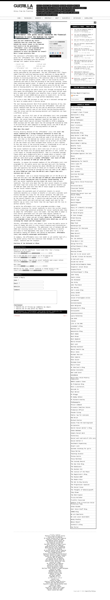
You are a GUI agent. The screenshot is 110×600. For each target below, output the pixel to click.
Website (17, 286)
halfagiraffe (75, 249)
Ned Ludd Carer (76, 372)
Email (17, 283)
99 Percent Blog (76, 107)
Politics (39, 10)
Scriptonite (75, 425)
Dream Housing (76, 218)
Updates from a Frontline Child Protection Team (82, 503)
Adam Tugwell (75, 117)
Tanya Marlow (75, 451)
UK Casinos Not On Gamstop (55, 558)
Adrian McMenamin (77, 120)
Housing (75, 8)
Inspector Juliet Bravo (79, 267)
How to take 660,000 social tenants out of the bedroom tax (33, 256)
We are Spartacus (77, 514)
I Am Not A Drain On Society (81, 256)
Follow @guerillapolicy (80, 93)
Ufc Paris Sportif (55, 575)
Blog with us (66, 18)
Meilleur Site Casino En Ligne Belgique (55, 568)
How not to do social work (80, 254)
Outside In (75, 389)
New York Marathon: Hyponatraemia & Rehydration (84, 44)
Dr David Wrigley (77, 213)
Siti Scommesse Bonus (55, 552)
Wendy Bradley (76, 519)
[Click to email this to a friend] (55, 53)
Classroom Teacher (77, 188)
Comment (17, 290)
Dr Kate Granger (76, 215)
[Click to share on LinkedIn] (58, 53)
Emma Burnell (75, 233)
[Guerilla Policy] (23, 8)
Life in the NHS (76, 323)
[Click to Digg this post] (63, 53)
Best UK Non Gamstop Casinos (47, 15)
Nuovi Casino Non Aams (55, 590)
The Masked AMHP (76, 477)
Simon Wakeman (76, 430)
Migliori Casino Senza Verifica (55, 581)
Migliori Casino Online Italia (55, 536)
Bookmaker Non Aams (55, 570)
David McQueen (76, 202)
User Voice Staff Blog (79, 509)
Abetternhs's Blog (77, 115)
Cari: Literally (76, 169)
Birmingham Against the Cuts (81, 153)
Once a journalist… (78, 387)
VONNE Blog (75, 512)
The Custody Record (78, 461)
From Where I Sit (77, 241)
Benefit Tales (76, 146)
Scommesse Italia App (55, 573)
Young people (67, 8)
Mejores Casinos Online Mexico (55, 551)
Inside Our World (77, 262)
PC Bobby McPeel (76, 397)
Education (55, 5)
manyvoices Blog (76, 331)
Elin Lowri (75, 231)
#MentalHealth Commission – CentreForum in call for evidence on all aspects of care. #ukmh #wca (84, 73)
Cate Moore (75, 177)
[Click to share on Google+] (60, 53)
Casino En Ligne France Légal (55, 587)
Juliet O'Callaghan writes (80, 298)
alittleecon (75, 130)
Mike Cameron (75, 357)
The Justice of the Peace (80, 472)
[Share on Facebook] (53, 53)
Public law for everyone (80, 415)
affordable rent (55, 47)
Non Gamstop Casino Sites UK (55, 540)
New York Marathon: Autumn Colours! (84, 40)
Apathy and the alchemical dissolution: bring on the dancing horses (84, 50)
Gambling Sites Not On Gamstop (55, 546)
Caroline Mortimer (77, 174)
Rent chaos (17, 264)
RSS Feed (75, 95)
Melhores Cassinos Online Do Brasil (55, 554)
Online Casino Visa (55, 572)
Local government (54, 8)
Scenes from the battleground (82, 423)
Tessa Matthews (76, 459)
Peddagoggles (75, 402)
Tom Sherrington (76, 495)
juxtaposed (75, 300)
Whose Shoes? (75, 522)
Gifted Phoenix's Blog (79, 246)
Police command (76, 405)
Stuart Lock (75, 446)
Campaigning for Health (79, 161)
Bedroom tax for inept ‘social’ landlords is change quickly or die (36, 268)
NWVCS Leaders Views (78, 381)
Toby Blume (75, 492)
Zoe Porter (75, 527)
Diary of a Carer (77, 210)
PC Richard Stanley (78, 399)
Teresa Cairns (76, 456)
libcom (73, 321)
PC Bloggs (74, 394)
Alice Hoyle (75, 128)
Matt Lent (74, 344)
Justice (69, 5)
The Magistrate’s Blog (79, 474)
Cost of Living (76, 197)
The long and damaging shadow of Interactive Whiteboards (83, 30)
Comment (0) (55, 56)
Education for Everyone (79, 228)
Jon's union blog (77, 290)
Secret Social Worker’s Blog (81, 428)
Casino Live (55, 579)
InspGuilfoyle (76, 269)
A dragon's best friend (79, 112)
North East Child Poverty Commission (80, 378)
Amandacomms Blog (77, 133)
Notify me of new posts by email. (30, 309)
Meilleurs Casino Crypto (55, 566)
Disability (83, 8)
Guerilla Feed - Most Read (83, 26)
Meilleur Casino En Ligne (55, 588)
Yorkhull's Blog (76, 524)
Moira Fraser (75, 365)
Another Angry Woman (78, 138)
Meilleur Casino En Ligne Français (55, 555)
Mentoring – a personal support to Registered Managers (84, 79)
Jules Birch (75, 295)
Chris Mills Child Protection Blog (82, 182)
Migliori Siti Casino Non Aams (55, 561)
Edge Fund (74, 223)
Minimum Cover (76, 362)
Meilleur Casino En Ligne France (55, 544)
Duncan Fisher (76, 220)
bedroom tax (61, 47)
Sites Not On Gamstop (55, 549)
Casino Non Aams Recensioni (55, 582)
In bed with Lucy (77, 259)
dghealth (74, 205)
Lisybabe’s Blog (76, 326)
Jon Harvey (75, 287)
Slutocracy (75, 436)
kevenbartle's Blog (78, 308)
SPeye (59, 45)
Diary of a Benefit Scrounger (82, 207)
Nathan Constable (77, 370)
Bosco (73, 156)
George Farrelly (76, 244)
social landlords (56, 49)
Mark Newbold (75, 339)
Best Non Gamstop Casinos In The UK (49, 12)
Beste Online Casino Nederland (55, 548)
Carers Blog (75, 166)
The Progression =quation (80, 484)
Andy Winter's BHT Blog (79, 135)
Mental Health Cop (77, 349)
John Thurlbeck (76, 285)
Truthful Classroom (78, 500)
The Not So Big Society (79, 482)
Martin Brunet (76, 341)
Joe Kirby (74, 282)
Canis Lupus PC (76, 164)
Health (39, 5)
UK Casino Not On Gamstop (55, 542)
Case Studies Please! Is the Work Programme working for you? (84, 67)
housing (51, 48)
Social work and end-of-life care (83, 438)
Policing (63, 5)
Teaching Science (77, 454)
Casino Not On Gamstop (71, 12)
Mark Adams (75, 334)
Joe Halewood (62, 41)
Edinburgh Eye (76, 226)
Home (19, 18)
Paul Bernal (75, 392)
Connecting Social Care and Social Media (81, 194)
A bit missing (76, 110)
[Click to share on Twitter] (50, 53)
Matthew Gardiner (77, 347)
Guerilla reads (83, 104)
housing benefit (56, 48)
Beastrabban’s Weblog (78, 143)
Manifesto (38, 18)
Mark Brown (75, 336)
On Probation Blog (77, 384)
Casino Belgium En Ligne (55, 567)
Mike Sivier (75, 360)
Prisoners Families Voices (80, 407)
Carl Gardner (75, 171)
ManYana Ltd (75, 329)
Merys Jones (75, 352)
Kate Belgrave (76, 305)
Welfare (76, 5)
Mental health (42, 8)
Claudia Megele (76, 191)
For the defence (76, 238)
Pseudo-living (76, 412)
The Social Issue (77, 487)
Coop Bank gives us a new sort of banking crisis (84, 56)
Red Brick (23, 266)
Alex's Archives (76, 125)
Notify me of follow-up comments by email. (34, 307)
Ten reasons (28, 18)
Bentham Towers (76, 148)
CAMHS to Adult (76, 159)
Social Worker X (76, 441)
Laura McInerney (76, 316)
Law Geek (74, 318)
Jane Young (75, 274)
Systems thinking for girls (81, 448)
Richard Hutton (76, 420)
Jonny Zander (75, 293)
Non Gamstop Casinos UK (55, 543)
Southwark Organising (78, 443)
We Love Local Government (80, 517)
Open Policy (48, 18)
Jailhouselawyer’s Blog (79, 272)
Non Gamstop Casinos (51, 10)
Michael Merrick (76, 354)
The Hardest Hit (76, 469)
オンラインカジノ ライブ (55, 578)
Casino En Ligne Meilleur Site (55, 556)
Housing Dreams (76, 251)
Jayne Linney (75, 277)
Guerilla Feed (88, 18)
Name (16, 280)
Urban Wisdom (75, 506)
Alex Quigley (75, 122)
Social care (47, 5)
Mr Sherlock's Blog (78, 367)
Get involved (77, 18)
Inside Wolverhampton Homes (81, 264)
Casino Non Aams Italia (55, 564)
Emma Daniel (75, 236)
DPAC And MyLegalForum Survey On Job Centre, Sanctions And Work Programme (83, 62)
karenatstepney (76, 303)
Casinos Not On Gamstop (55, 557)
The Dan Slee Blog (77, 464)
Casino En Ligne (55, 569)
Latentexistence (76, 313)
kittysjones (75, 311)
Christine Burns (76, 186)
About (57, 18)
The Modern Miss (76, 479)
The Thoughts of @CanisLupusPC (82, 490)
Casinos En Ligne (55, 562)
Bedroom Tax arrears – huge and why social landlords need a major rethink (38, 260)
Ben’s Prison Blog (77, 151)
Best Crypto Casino (55, 586)
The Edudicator (76, 466)
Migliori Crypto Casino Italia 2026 (55, 584)
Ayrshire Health (76, 140)
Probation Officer (77, 410)
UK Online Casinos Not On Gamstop (55, 538)
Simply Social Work (78, 433)
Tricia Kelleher (76, 497)
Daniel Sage (75, 200)
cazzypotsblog (76, 179)
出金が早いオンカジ (55, 576)
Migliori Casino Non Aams (55, 539)
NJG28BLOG (74, 375)
